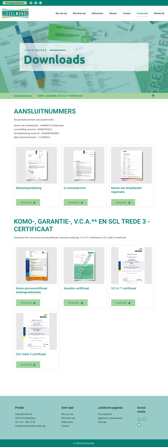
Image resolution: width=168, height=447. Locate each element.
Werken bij (159, 13)
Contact (127, 13)
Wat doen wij (79, 13)
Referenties (97, 13)
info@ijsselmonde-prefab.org (30, 425)
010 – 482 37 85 (27, 421)
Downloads (142, 13)
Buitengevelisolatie (15, 3)
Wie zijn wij (61, 13)
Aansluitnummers (23, 96)
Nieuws (113, 13)
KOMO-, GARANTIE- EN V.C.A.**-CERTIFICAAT (60, 96)
